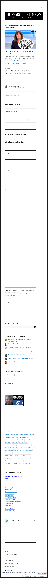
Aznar (13, 437)
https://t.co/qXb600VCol (18, 60)
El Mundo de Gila (9, 503)
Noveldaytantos (9, 495)
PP (16, 95)
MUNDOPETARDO (9, 510)
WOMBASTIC (8, 490)
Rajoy (14, 458)
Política (16, 93)
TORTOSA (14, 463)
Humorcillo (9, 383)
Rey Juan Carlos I (9, 460)
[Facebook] (6, 571)
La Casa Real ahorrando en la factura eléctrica (19, 347)
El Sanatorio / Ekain (10, 497)
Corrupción (15, 439)
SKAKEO (7, 486)
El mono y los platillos (13, 343)
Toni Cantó (8, 463)
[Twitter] (8, 571)
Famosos (21, 442)
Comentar (32, 120)
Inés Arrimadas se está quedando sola (17, 362)
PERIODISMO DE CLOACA (11, 554)
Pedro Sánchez (9, 455)
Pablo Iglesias (13, 95)
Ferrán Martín (8, 507)
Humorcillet (7, 95)
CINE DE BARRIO (9, 560)
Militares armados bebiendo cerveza (17, 354)
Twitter (20, 463)
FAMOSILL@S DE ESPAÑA (11, 563)
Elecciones (15, 442)
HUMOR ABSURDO (10, 447)
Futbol (29, 445)
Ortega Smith (28, 450)
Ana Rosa (21, 93)
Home (6, 551)
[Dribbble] (11, 571)
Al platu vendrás (9, 494)
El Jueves (7, 480)
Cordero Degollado (10, 488)
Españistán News (9, 501)
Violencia (25, 463)
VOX (18, 95)
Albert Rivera (19, 434)
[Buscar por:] (19, 327)
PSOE (29, 455)
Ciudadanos (25, 437)
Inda (34, 447)
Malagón (7, 484)
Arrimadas (7, 437)
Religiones (27, 458)
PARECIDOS (25, 453)
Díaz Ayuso (8, 442)
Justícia (16, 450)
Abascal (7, 434)
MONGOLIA (8, 482)
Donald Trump (29, 439)
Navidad (22, 450)
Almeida (26, 434)
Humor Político (27, 447)
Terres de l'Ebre (28, 460)
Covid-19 (25, 93)
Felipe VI (17, 445)
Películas (16, 455)
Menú (40, 7)
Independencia (9, 450)
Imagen (12, 93)
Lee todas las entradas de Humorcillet (16, 89)
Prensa (24, 455)
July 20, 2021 (28, 63)
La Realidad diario (10, 499)
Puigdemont (8, 458)
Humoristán (17, 501)
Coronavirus (8, 439)
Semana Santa (18, 460)
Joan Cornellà (8, 505)
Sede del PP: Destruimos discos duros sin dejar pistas (21, 351)
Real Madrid (20, 458)
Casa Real (18, 437)
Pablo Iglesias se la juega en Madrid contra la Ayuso (21, 358)
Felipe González (9, 445)
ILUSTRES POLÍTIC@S (10, 557)
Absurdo (13, 434)
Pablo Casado (8, 453)
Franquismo (30, 93)
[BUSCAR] (35, 327)
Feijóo (26, 442)
